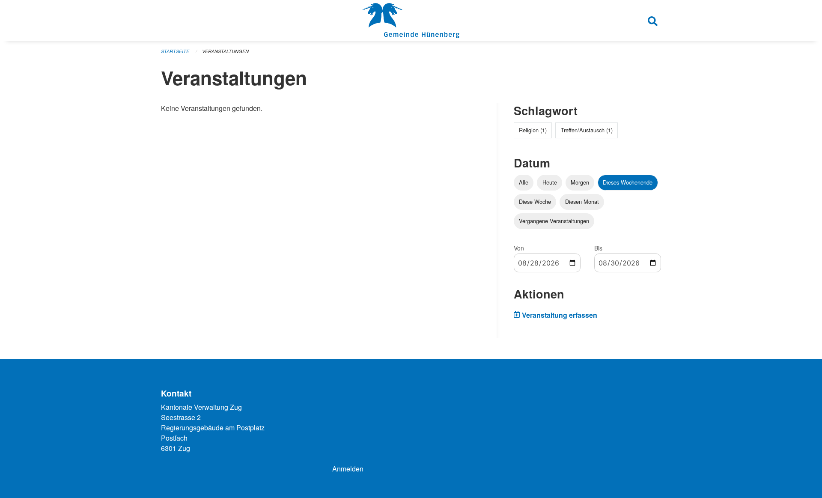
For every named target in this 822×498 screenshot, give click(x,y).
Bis (598, 248)
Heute (549, 182)
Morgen (580, 182)
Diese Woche (535, 201)
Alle (523, 182)
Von (519, 248)
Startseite (175, 51)
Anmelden (347, 469)
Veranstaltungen (225, 51)
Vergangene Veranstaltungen (554, 221)
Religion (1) (533, 130)
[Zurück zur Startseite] (411, 20)
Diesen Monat (582, 201)
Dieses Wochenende (627, 182)
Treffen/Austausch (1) (587, 130)
